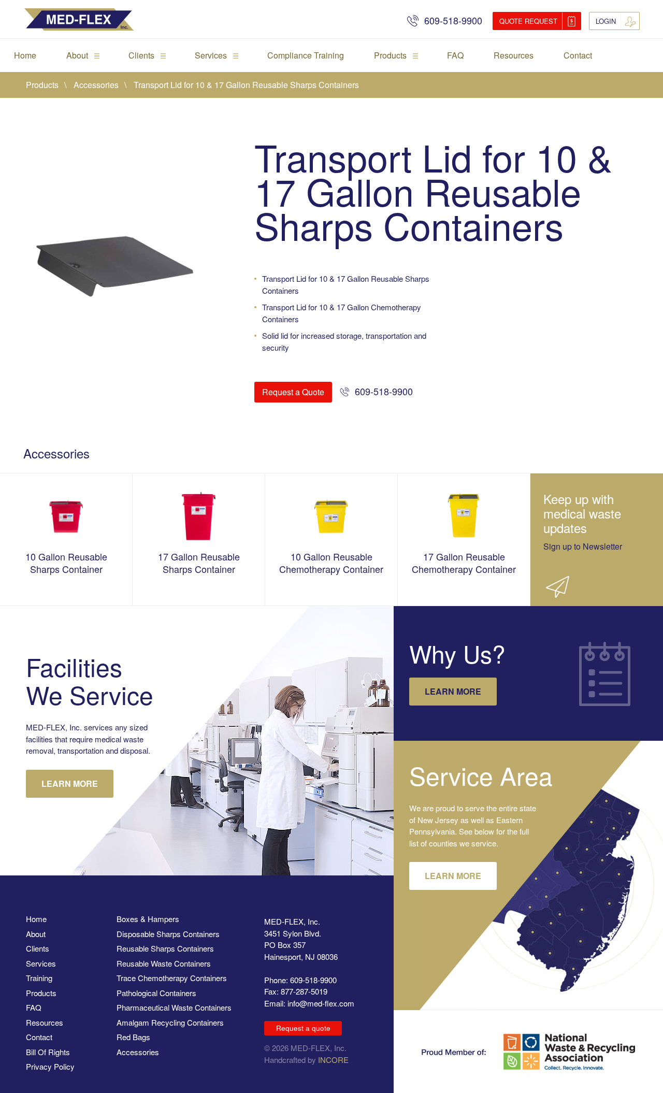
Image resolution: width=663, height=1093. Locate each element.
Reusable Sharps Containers (165, 948)
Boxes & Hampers (148, 918)
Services (211, 55)
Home (25, 55)
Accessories (96, 85)
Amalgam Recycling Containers (170, 1022)
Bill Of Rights (48, 1051)
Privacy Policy (50, 1066)
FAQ (455, 55)
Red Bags (133, 1036)
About (77, 55)
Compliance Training (305, 55)
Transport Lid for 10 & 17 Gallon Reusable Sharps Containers (246, 85)
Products (390, 55)
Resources (514, 55)
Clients (141, 55)
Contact (578, 55)
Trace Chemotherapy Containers (172, 977)
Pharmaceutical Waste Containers (174, 1007)
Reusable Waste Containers (164, 963)
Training (39, 977)
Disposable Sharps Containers (168, 933)
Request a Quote (293, 392)
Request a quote (303, 1028)
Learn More (69, 783)
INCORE (333, 1059)
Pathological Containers (156, 992)
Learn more (453, 691)
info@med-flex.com (320, 1003)
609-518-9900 (453, 20)
